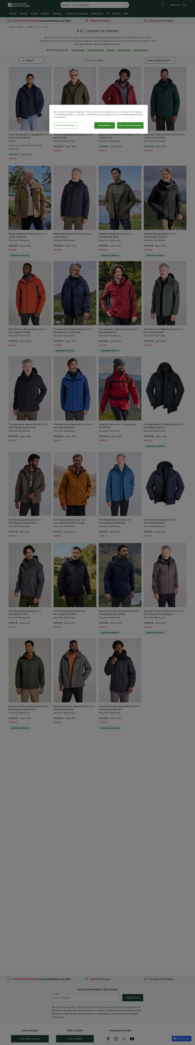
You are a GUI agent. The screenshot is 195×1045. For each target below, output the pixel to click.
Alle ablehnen (104, 125)
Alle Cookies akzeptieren (130, 125)
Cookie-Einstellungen (65, 125)
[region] (98, 119)
